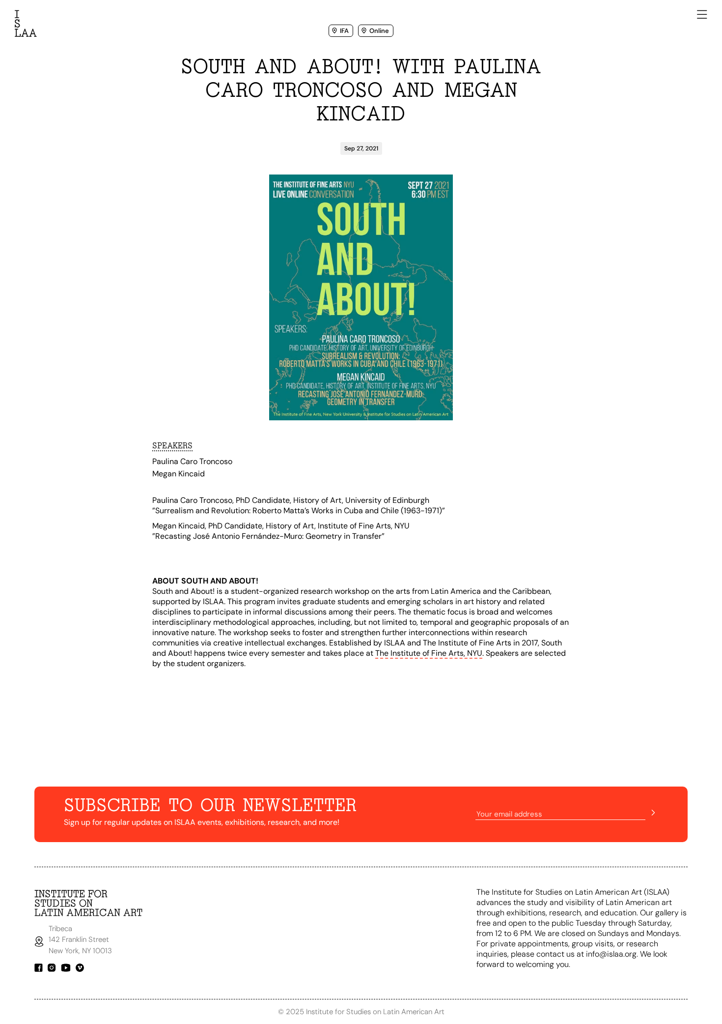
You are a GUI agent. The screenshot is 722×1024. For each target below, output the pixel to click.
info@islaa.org (611, 954)
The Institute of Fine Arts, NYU (428, 653)
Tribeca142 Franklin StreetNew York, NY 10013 (81, 940)
